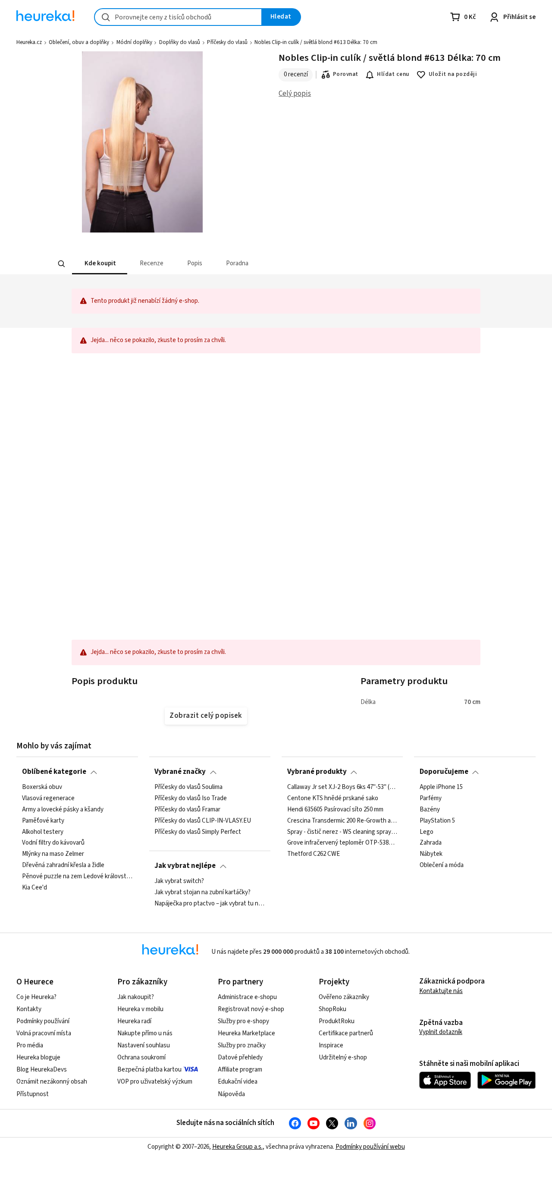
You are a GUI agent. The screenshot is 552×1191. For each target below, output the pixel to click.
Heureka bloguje (38, 1057)
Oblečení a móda (442, 865)
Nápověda (231, 1094)
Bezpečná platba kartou (149, 1069)
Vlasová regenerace (48, 798)
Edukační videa (237, 1081)
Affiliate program (240, 1069)
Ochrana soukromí (141, 1057)
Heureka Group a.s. (237, 1146)
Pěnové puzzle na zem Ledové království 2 (77, 876)
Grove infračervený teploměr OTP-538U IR (342, 843)
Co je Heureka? (36, 997)
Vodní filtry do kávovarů (53, 843)
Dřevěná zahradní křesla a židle (63, 865)
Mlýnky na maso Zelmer (53, 854)
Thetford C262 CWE (313, 854)
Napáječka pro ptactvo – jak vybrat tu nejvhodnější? (209, 903)
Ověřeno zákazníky (344, 997)
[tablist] (212, 263)
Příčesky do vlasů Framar (187, 809)
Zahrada (431, 843)
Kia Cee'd (34, 887)
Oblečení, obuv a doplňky (79, 42)
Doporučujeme (444, 772)
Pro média (29, 1045)
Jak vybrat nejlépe (185, 866)
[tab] (99, 263)
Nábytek (431, 854)
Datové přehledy (240, 1057)
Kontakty (28, 1009)
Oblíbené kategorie (54, 772)
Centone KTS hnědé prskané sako (332, 798)
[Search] (61, 264)
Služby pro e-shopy (243, 1021)
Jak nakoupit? (135, 997)
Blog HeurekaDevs (41, 1069)
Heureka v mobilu (140, 1009)
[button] (99, 264)
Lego (426, 831)
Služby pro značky (242, 1045)
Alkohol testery (42, 831)
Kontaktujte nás (441, 991)
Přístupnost (32, 1094)
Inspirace (331, 1045)
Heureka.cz (29, 42)
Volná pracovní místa (43, 1033)
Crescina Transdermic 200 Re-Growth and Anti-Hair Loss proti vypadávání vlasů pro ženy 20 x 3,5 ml (342, 820)
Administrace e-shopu (247, 997)
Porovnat (345, 74)
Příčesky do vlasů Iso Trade (190, 798)
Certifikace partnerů (346, 1033)
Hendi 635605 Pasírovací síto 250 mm (335, 809)
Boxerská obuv (42, 787)
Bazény (430, 809)
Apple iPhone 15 (441, 787)
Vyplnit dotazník (440, 1032)
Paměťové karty (43, 820)
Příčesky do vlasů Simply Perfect (197, 831)
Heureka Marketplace (246, 1033)
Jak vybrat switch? (179, 881)
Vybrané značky (180, 772)
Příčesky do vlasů (227, 42)
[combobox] (178, 17)
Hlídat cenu (393, 74)
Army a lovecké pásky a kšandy (63, 809)
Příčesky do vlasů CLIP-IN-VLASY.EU (202, 820)
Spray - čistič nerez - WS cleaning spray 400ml (342, 831)
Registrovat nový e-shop (251, 1009)
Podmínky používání (42, 1021)
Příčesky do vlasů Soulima (188, 787)
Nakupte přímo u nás (144, 1033)
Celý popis (295, 93)
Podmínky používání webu (370, 1146)
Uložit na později (453, 74)
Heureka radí (134, 1021)
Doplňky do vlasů (179, 42)
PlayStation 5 (437, 820)
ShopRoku (332, 1009)
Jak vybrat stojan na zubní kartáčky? (202, 892)
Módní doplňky (134, 42)
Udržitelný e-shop (343, 1057)
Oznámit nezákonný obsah (51, 1081)
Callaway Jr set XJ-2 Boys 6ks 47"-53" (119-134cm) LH (342, 787)
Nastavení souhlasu (143, 1045)
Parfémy (431, 798)
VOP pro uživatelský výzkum (154, 1081)
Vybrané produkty (317, 772)
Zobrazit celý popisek (205, 715)
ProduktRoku (336, 1021)
